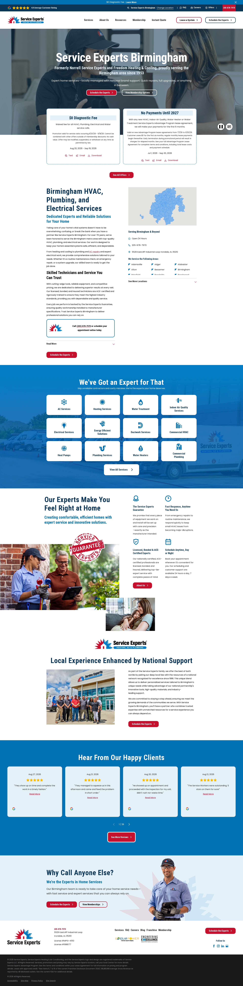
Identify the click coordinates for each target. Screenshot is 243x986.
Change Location (165, 7)
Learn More (131, 2)
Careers (197, 7)
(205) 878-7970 (84, 326)
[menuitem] (12, 980)
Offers (211, 7)
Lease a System (187, 20)
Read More (34, 793)
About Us (141, 585)
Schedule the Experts (219, 20)
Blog (142, 930)
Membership (164, 930)
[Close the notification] (236, 2)
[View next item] (129, 824)
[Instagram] (218, 946)
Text (71, 155)
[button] (229, 127)
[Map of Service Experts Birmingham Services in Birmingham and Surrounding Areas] (162, 206)
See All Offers (119, 175)
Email (82, 155)
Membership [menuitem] (139, 20)
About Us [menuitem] (104, 20)
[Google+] (227, 946)
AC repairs (94, 251)
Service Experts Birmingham (143, 8)
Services (119, 930)
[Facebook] (213, 946)
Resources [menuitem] (120, 20)
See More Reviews (119, 837)
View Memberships (91, 904)
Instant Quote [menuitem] (159, 20)
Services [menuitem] (88, 20)
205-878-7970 (229, 8)
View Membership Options (137, 92)
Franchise (152, 930)
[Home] (26, 20)
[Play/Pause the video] (221, 127)
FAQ (184, 7)
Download (97, 155)
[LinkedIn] (222, 946)
